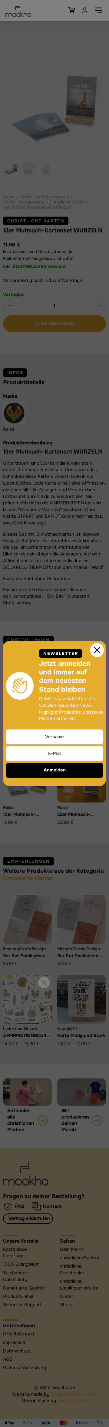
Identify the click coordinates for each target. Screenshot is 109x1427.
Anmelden (55, 770)
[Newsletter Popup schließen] (97, 650)
